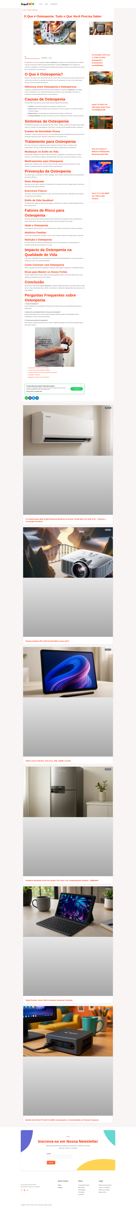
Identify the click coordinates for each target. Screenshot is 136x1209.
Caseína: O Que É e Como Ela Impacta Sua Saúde (42, 372)
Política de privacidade (105, 1185)
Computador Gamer (83, 1185)
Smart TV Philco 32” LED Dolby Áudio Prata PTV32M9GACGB (101, 107)
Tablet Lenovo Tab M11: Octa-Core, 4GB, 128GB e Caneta (48, 761)
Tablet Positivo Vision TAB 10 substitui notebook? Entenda (49, 1000)
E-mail (49, 1153)
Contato (60, 1187)
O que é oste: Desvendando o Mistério (39, 370)
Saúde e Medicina (32, 10)
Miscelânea (81, 1187)
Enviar (51, 1162)
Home (40, 4)
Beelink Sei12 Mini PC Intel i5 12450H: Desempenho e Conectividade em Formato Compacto (62, 1120)
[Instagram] (21, 1190)
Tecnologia (81, 1192)
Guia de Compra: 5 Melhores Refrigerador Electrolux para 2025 (101, 151)
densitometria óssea (43, 134)
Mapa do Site (102, 1192)
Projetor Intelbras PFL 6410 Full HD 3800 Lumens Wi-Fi (47, 641)
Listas (46, 4)
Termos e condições (104, 1187)
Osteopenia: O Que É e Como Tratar (38, 367)
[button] (26, 398)
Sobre (59, 1185)
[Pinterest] (27, 1190)
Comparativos (54, 4)
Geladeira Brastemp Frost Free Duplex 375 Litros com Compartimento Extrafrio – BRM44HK (62, 880)
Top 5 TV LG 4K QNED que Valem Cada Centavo (100, 195)
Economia (81, 1194)
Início (24, 10)
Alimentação (81, 1190)
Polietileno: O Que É (34, 374)
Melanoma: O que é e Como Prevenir (38, 377)
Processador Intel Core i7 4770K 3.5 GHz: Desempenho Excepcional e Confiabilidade (101, 60)
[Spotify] (24, 1190)
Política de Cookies (104, 1190)
